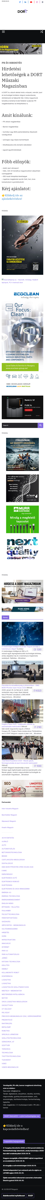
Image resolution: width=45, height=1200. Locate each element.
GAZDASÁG (6, 921)
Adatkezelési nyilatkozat (14, 1195)
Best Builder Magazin (9, 815)
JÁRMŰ (4, 958)
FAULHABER (6, 911)
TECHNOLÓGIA (7, 1053)
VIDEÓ (4, 1063)
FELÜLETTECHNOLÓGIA (10, 914)
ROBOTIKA (6, 1031)
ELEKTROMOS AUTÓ (9, 878)
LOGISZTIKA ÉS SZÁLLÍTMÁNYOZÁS (15, 987)
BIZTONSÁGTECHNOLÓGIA (12, 852)
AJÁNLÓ (5, 841)
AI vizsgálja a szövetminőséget (15, 1165)
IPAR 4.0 (5, 951)
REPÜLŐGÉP (6, 1027)
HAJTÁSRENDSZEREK (10, 929)
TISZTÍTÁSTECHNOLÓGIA (11, 1056)
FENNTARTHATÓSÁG (9, 918)
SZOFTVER (6, 1045)
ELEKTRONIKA (7, 885)
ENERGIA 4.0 (6, 892)
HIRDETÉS (5, 932)
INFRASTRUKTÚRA (9, 940)
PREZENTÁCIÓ (7, 1020)
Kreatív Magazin (7, 827)
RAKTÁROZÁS (7, 1023)
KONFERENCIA (7, 976)
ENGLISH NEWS (7, 903)
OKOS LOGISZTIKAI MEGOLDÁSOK (14, 1002)
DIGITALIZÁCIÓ (7, 863)
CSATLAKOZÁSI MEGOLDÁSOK (13, 860)
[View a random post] (41, 31)
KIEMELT (5, 969)
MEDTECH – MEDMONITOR (12, 991)
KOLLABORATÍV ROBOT (10, 972)
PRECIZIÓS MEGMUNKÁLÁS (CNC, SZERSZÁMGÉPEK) (21, 1016)
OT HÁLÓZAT (7, 1009)
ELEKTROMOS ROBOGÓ (10, 881)
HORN (4, 936)
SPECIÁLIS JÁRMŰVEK (10, 1034)
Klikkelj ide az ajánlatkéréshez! (12, 196)
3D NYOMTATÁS (8, 838)
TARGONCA (6, 1049)
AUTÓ (4, 845)
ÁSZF (30, 1195)
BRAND (4, 856)
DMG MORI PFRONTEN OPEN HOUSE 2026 (17, 867)
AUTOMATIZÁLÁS (8, 849)
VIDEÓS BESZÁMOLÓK (10, 1067)
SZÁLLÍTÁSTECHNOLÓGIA (11, 1038)
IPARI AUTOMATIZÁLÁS (10, 954)
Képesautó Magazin (9, 821)
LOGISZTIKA (6, 980)
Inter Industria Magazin (10, 808)
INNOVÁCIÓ (6, 943)
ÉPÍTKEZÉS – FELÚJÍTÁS (10, 907)
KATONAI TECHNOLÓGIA (11, 961)
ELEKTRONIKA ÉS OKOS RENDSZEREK (16, 889)
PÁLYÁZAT (6, 1012)
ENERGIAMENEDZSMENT (11, 900)
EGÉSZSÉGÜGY (7, 874)
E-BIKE (4, 870)
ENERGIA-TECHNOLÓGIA (11, 896)
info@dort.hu (15, 1091)
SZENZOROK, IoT (8, 1042)
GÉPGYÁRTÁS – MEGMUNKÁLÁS (14, 925)
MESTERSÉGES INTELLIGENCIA (13, 994)
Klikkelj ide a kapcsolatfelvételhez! (16, 1127)
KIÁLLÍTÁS (5, 965)
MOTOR (5, 998)
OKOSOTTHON (7, 1005)
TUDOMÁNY (6, 1060)
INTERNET (5, 947)
